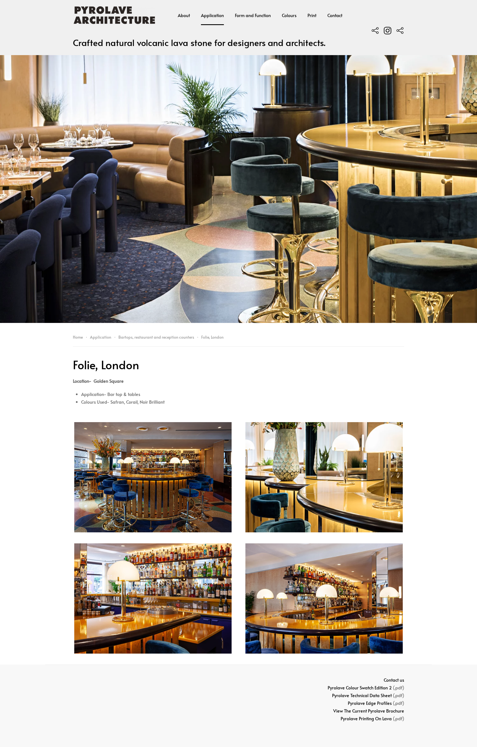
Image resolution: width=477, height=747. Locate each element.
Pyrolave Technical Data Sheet (362, 695)
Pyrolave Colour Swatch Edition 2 (360, 687)
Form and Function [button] (253, 15)
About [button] (184, 15)
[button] (153, 477)
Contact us (394, 680)
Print (312, 15)
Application (212, 15)
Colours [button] (289, 15)
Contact (334, 15)
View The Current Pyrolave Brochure (368, 711)
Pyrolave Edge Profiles (370, 703)
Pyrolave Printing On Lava (366, 718)
